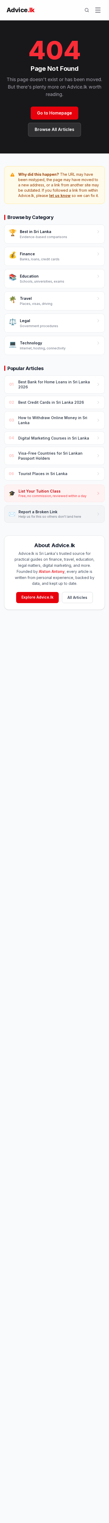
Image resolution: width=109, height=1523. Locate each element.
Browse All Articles (54, 129)
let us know (60, 195)
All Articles (77, 597)
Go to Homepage (54, 113)
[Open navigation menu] (98, 10)
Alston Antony (52, 571)
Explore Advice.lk (37, 597)
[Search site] (86, 10)
